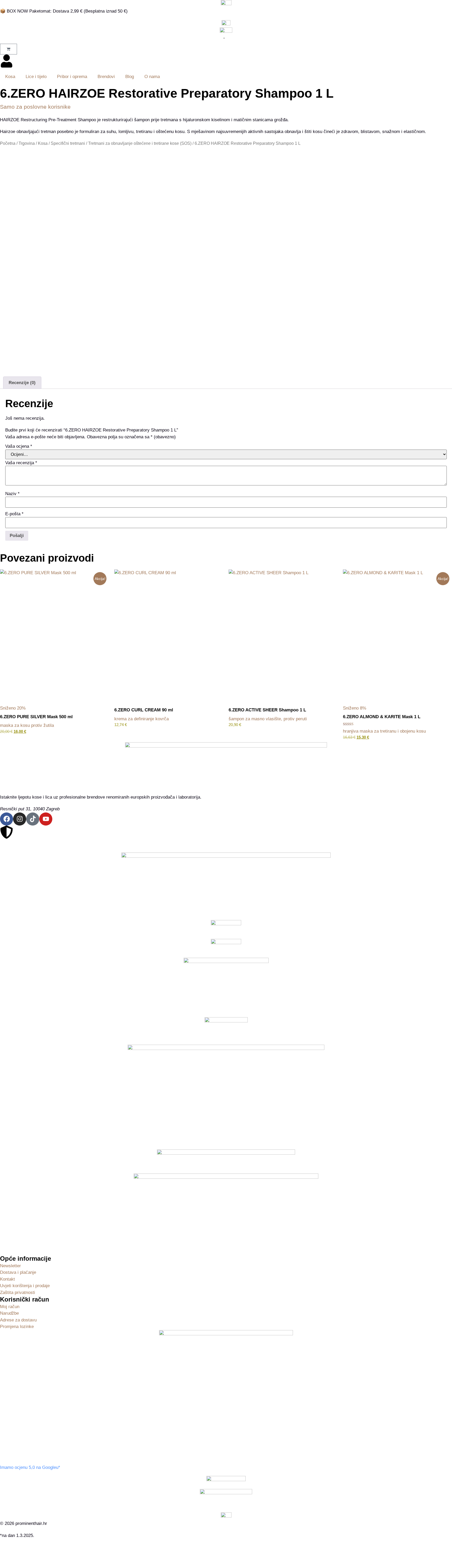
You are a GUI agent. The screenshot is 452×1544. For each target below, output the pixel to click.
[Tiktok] (32, 819)
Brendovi (106, 76)
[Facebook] (6, 819)
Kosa (10, 76)
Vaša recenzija (21, 463)
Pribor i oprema (72, 76)
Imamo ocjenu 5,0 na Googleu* (30, 1467)
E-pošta (14, 514)
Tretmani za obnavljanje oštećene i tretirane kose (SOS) (139, 143)
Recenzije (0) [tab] (22, 382)
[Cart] (8, 49)
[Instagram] (19, 819)
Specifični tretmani (68, 143)
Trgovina (27, 143)
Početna (7, 143)
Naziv (12, 493)
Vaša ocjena (18, 446)
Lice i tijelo (36, 76)
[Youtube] (45, 819)
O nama (152, 76)
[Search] (222, 38)
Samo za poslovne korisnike (35, 107)
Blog (129, 76)
